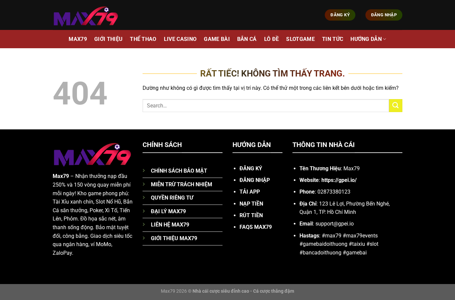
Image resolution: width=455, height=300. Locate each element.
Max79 (78, 39)
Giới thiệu (108, 39)
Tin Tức (332, 39)
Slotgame (300, 39)
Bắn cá (247, 39)
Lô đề (271, 39)
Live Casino (180, 39)
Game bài (217, 39)
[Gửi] (395, 105)
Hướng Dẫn (366, 39)
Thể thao (143, 39)
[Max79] (86, 14)
